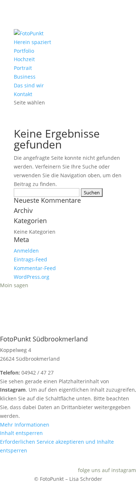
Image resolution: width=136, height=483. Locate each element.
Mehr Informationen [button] (24, 424)
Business (25, 76)
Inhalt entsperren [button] (21, 432)
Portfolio (24, 50)
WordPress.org (31, 276)
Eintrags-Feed (30, 259)
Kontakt (23, 94)
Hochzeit (24, 59)
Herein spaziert (32, 42)
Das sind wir (29, 85)
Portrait (23, 67)
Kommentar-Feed (35, 268)
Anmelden (26, 250)
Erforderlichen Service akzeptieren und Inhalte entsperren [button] (57, 446)
